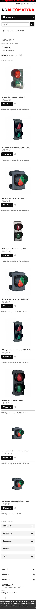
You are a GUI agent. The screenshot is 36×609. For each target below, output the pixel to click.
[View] (15, 104)
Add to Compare (24, 109)
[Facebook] (1, 598)
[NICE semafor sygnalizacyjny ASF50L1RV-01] (18, 180)
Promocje (6, 549)
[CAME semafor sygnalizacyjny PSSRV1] (18, 79)
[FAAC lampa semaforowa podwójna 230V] (18, 231)
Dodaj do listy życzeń (9, 109)
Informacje (7, 541)
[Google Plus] (5, 598)
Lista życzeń (7, 533)
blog (23, 3)
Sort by (3, 55)
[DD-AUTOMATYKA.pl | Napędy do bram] (18, 9)
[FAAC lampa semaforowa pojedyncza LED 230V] (18, 433)
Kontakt (18, 3)
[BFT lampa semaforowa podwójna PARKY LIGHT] (18, 130)
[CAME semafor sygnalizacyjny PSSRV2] (18, 383)
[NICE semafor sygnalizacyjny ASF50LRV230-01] (18, 281)
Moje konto (5, 580)
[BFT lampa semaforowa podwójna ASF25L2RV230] (18, 332)
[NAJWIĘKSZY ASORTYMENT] (18, 1)
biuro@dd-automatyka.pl (9, 593)
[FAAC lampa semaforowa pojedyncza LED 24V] (18, 484)
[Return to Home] (3, 30)
